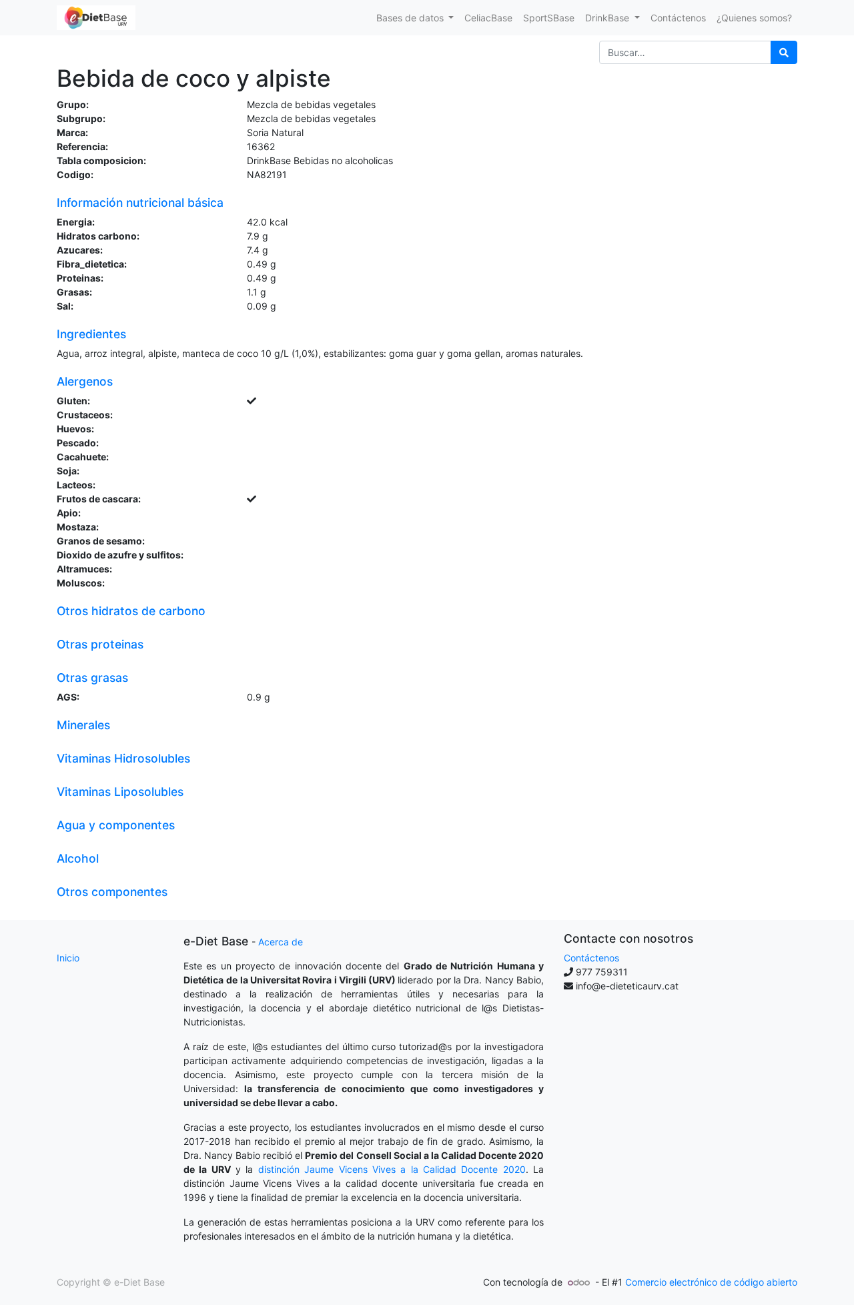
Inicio (68, 957)
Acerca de (280, 941)
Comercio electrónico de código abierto (711, 1282)
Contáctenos (591, 957)
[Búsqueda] (784, 52)
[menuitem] (488, 17)
